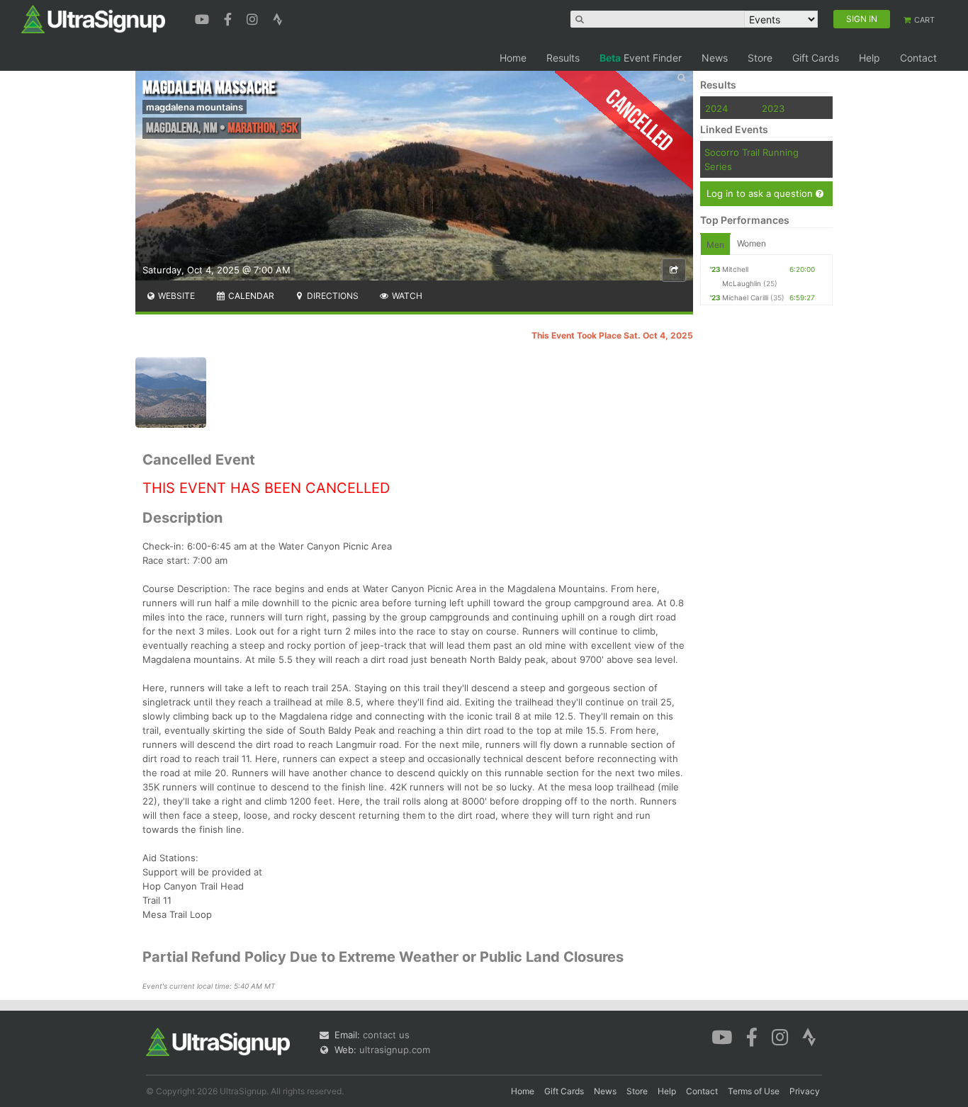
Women (751, 243)
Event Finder (641, 58)
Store (760, 58)
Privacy (804, 1091)
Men (715, 244)
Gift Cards (815, 58)
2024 (716, 108)
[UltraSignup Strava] (277, 18)
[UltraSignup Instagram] (254, 18)
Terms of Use (754, 1091)
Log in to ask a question (761, 193)
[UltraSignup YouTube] (203, 18)
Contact (918, 58)
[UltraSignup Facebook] (229, 18)
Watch (406, 295)
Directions (332, 295)
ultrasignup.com (394, 1049)
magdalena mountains (194, 107)
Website (175, 295)
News (715, 58)
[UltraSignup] (93, 18)
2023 (773, 108)
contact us (386, 1034)
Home (513, 58)
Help (869, 58)
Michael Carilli (745, 297)
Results (563, 58)
